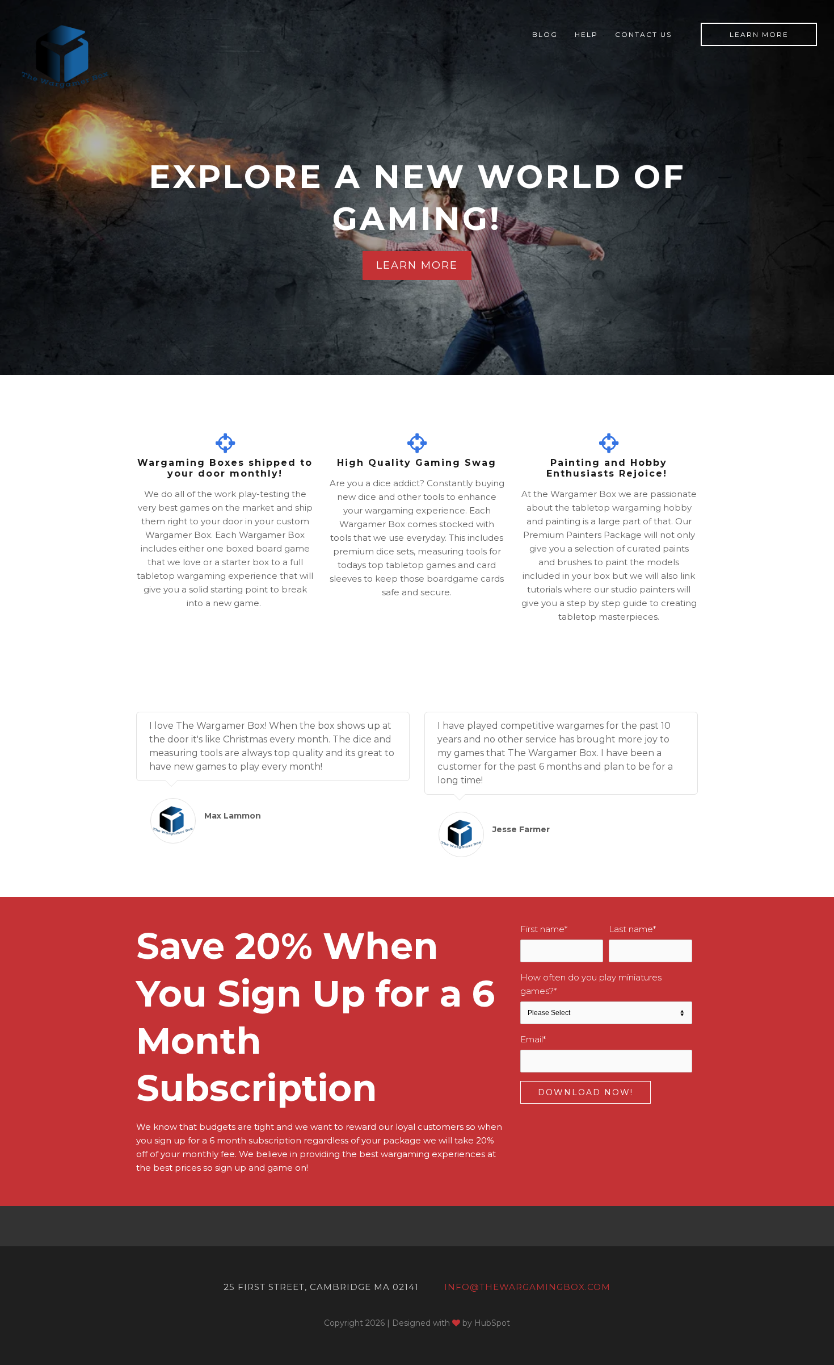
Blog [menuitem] (545, 34)
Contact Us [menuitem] (643, 34)
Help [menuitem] (586, 34)
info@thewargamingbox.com (527, 1286)
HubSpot (492, 1323)
